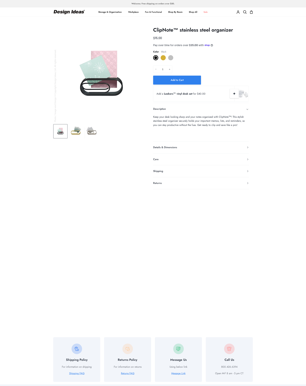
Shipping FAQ (76, 373)
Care (156, 159)
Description (159, 109)
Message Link (178, 373)
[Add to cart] (234, 93)
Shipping (158, 171)
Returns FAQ (127, 373)
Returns (157, 183)
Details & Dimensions (165, 147)
